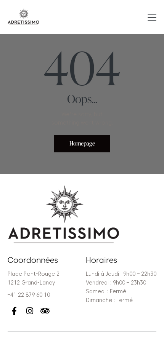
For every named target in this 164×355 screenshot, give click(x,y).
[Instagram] (29, 311)
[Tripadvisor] (44, 311)
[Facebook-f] (14, 311)
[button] (152, 17)
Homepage (82, 143)
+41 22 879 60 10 (29, 295)
